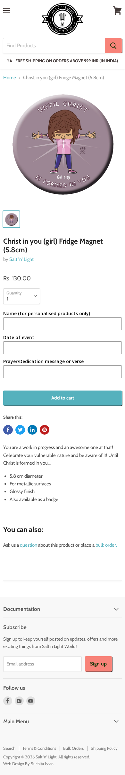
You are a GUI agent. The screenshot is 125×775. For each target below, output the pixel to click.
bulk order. (106, 545)
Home (9, 77)
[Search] (113, 45)
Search (9, 748)
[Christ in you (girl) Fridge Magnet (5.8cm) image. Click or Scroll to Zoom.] (62, 146)
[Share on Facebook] (8, 430)
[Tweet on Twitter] (20, 430)
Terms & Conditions (39, 748)
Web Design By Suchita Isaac (28, 763)
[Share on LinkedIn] (32, 430)
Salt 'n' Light (21, 259)
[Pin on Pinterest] (44, 430)
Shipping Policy (104, 748)
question (28, 545)
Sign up (98, 664)
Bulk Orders (73, 748)
